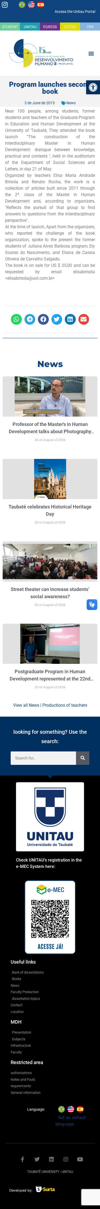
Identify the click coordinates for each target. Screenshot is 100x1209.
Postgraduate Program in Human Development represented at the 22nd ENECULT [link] (50, 679)
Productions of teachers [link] (64, 705)
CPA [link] (90, 27)
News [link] (71, 103)
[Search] (82, 758)
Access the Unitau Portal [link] (75, 11)
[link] (93, 87)
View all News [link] (26, 705)
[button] (91, 53)
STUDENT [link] (10, 27)
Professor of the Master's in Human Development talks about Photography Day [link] (50, 431)
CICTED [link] (70, 27)
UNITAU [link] (30, 27)
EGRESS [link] (50, 27)
